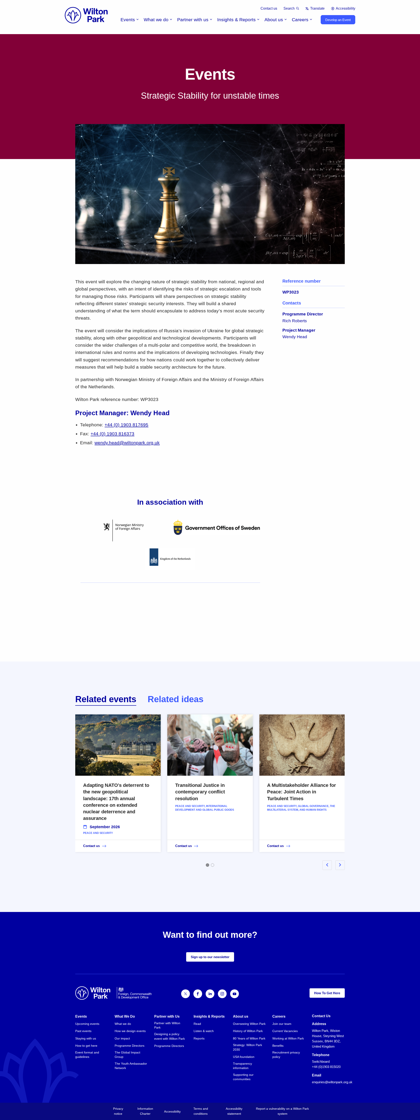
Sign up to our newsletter (210, 957)
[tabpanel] (210, 789)
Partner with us (192, 19)
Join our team (281, 1024)
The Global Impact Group (127, 1055)
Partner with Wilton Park (167, 1025)
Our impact (122, 1038)
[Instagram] (222, 993)
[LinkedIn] (210, 993)
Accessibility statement (234, 1111)
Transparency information (242, 1066)
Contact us (269, 8)
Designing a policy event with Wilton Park (169, 1036)
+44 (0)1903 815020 (326, 1067)
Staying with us (85, 1038)
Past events (83, 1031)
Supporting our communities (243, 1077)
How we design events (130, 1031)
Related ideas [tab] (175, 699)
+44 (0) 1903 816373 (112, 433)
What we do (156, 19)
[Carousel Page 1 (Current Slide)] (207, 865)
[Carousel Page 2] (212, 865)
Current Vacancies (285, 1031)
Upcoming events (87, 1024)
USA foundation (243, 1057)
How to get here (86, 1045)
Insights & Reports (236, 19)
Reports (199, 1038)
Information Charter (145, 1111)
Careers (300, 19)
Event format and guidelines (87, 1055)
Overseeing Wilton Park (249, 1024)
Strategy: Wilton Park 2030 (247, 1047)
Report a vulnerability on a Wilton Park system (282, 1111)
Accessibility (345, 8)
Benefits (278, 1045)
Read (197, 1024)
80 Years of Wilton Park (249, 1038)
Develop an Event (338, 20)
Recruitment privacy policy (286, 1055)
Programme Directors (129, 1045)
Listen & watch (204, 1031)
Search (289, 8)
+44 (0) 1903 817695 (126, 424)
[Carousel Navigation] (328, 865)
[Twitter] (185, 993)
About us (273, 19)
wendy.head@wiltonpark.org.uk (127, 442)
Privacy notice (118, 1111)
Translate (317, 8)
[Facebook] (197, 993)
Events (128, 19)
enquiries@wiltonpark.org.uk (332, 1082)
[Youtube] (234, 993)
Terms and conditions (200, 1111)
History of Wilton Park (248, 1031)
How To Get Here (327, 993)
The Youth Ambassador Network (131, 1066)
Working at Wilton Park (288, 1038)
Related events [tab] (105, 699)
